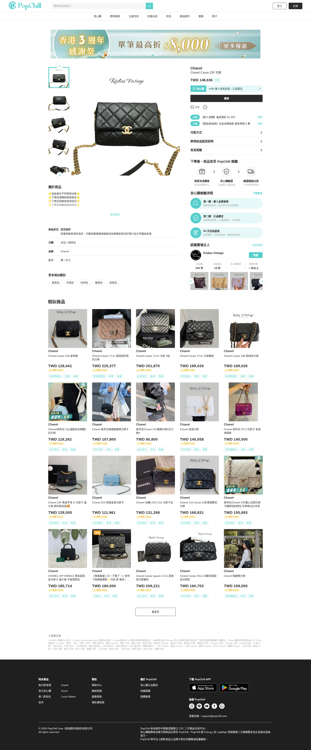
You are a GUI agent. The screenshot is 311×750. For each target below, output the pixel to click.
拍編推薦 (145, 690)
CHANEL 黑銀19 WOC (59, 640)
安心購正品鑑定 (149, 685)
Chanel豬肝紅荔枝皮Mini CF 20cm (245, 640)
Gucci (64, 690)
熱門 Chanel (205, 646)
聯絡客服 (97, 690)
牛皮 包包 (57, 646)
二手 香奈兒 (81, 646)
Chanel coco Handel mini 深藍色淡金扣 (92, 640)
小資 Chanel (191, 646)
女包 (63, 242)
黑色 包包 (147, 643)
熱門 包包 (136, 649)
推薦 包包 (159, 649)
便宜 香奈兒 (94, 646)
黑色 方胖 (136, 643)
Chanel (65, 251)
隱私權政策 (98, 702)
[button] (199, 266)
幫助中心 (97, 685)
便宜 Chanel (177, 646)
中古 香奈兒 (135, 646)
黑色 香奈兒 (98, 643)
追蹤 (255, 255)
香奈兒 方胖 (189, 643)
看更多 (155, 611)
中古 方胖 (80, 649)
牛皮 (75, 643)
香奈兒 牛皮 (176, 643)
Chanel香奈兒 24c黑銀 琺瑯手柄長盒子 (132, 640)
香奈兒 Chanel (161, 643)
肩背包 (72, 242)
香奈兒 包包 (203, 643)
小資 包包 (125, 649)
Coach (65, 685)
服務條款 (97, 696)
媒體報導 (145, 696)
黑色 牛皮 (124, 643)
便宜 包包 (114, 649)
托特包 (84, 282)
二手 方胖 (246, 646)
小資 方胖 (57, 649)
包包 (88, 643)
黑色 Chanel (112, 643)
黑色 (68, 643)
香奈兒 (51, 643)
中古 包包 (148, 649)
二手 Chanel (162, 646)
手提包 (70, 282)
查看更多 (115, 214)
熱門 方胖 (68, 649)
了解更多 (258, 193)
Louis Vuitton (68, 696)
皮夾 (41, 702)
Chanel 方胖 (231, 643)
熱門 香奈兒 (121, 646)
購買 (226, 98)
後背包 (99, 282)
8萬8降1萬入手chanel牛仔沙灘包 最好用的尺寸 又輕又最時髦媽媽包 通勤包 (189, 640)
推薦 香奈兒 (148, 646)
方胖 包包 (68, 646)
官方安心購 (45, 690)
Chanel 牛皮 (217, 643)
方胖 (81, 643)
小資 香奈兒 (108, 646)
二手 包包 (102, 649)
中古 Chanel (219, 646)
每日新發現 (45, 685)
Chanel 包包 (245, 643)
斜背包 (113, 282)
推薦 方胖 (91, 649)
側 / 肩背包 (45, 696)
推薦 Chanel (233, 646)
